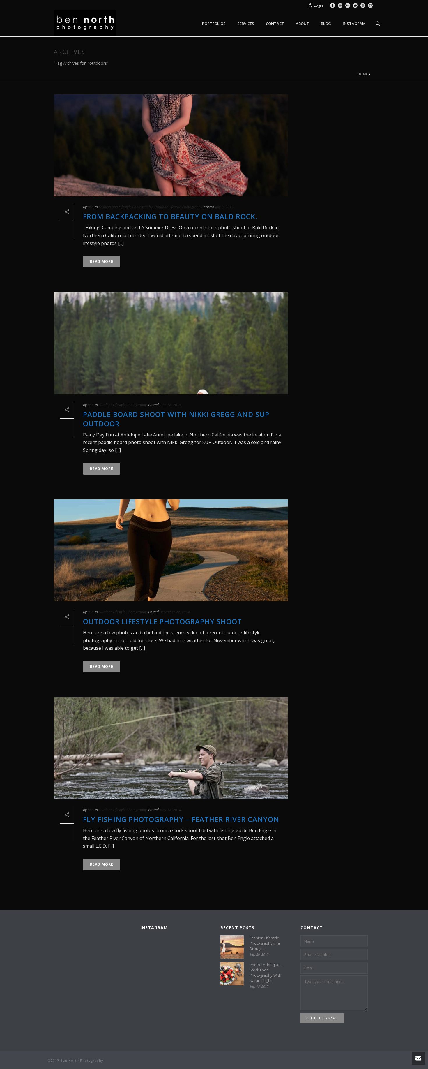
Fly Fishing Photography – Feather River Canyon (181, 819)
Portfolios (214, 23)
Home (363, 74)
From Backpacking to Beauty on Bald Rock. (170, 216)
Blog (326, 23)
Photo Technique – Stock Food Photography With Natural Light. (266, 972)
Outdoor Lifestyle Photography (178, 207)
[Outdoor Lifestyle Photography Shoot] (171, 550)
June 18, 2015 (170, 404)
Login (318, 5)
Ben (90, 207)
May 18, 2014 (170, 809)
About (302, 23)
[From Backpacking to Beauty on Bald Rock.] (171, 145)
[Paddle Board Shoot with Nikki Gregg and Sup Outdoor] (171, 343)
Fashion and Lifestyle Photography (126, 207)
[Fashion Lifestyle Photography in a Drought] (232, 947)
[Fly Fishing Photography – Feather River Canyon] (171, 748)
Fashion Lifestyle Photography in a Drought (265, 943)
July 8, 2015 (224, 207)
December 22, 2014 (175, 612)
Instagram (354, 23)
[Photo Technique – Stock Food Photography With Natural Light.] (232, 973)
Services (245, 23)
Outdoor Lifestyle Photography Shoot (162, 621)
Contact (275, 23)
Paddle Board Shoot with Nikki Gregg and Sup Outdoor (176, 418)
